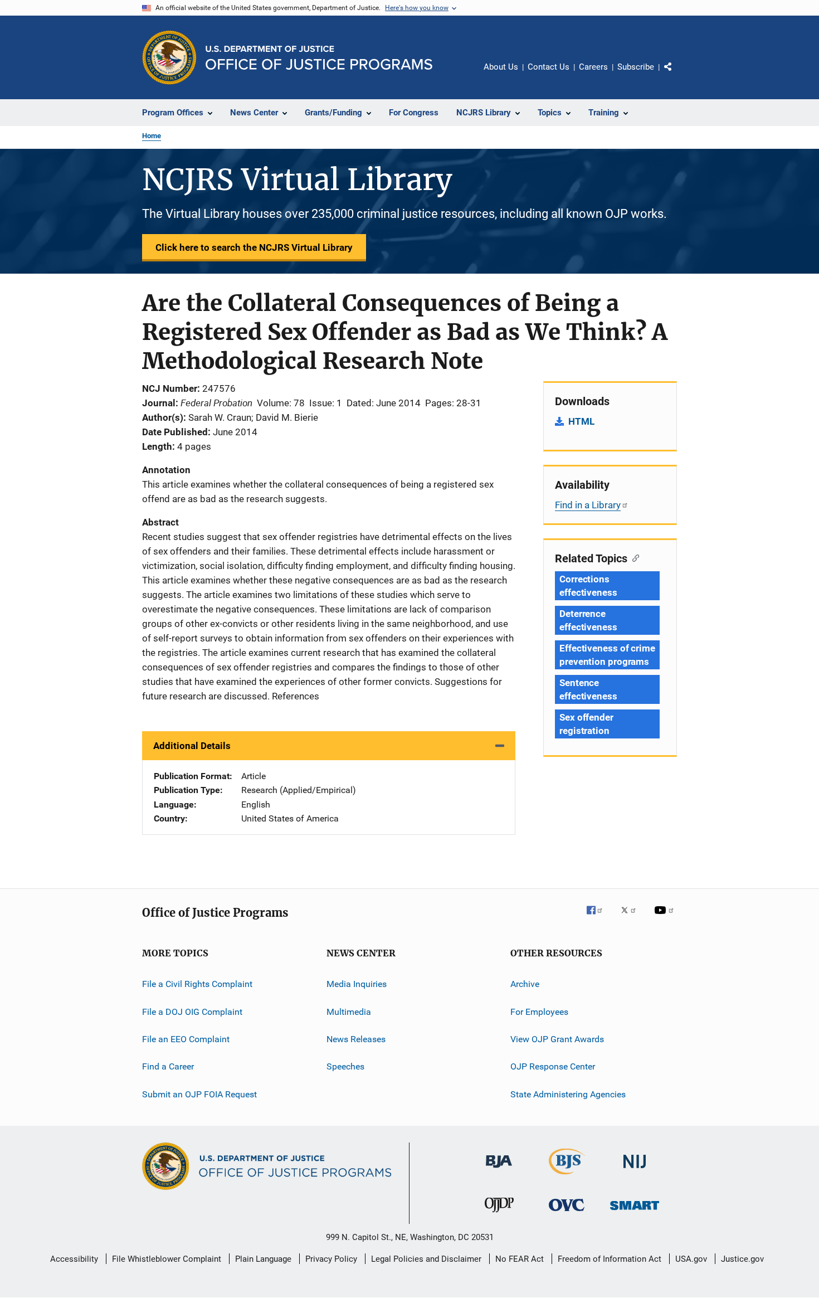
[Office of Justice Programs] (169, 57)
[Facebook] (599, 918)
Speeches (345, 1066)
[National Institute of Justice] (634, 1170)
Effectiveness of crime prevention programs (607, 655)
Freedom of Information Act (609, 1259)
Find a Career (168, 1066)
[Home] (319, 58)
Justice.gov (742, 1259)
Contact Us (548, 67)
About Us (501, 67)
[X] (632, 918)
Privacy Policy (331, 1259)
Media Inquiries (356, 984)
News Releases (356, 1039)
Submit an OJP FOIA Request (199, 1094)
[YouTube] (666, 918)
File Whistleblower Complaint (166, 1259)
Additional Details (192, 745)
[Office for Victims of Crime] (566, 1213)
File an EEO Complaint (186, 1039)
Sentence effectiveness (588, 689)
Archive (524, 984)
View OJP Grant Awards (557, 1039)
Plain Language (263, 1259)
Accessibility (74, 1259)
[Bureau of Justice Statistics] (567, 1176)
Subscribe (635, 67)
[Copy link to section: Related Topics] (633, 557)
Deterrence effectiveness (588, 620)
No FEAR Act (519, 1259)
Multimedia (348, 1012)
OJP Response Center (552, 1066)
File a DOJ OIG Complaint (192, 1012)
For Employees (539, 1012)
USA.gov (691, 1259)
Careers (593, 67)
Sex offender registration (586, 724)
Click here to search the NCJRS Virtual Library (254, 247)
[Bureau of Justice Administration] (499, 1169)
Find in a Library (588, 505)
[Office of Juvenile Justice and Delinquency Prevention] (499, 1214)
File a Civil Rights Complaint (197, 984)
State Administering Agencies (568, 1094)
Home (151, 136)
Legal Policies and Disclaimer (426, 1259)
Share (677, 74)
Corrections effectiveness (588, 585)
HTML (581, 421)
